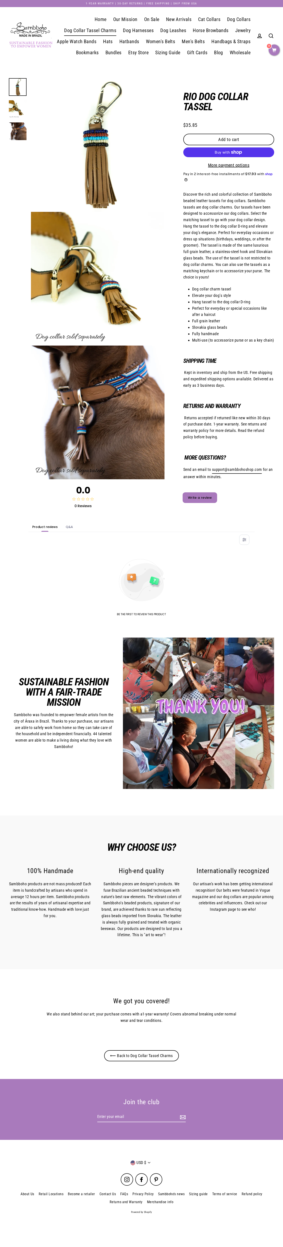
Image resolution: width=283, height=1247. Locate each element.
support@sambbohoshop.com (237, 469)
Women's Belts (160, 41)
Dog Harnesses (138, 30)
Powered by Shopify (141, 1212)
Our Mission (125, 19)
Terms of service (224, 1194)
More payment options (228, 165)
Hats (108, 41)
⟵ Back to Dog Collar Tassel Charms (141, 1055)
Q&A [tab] (69, 527)
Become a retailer (81, 1194)
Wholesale (240, 52)
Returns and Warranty (126, 1202)
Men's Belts (193, 41)
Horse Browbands (211, 30)
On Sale (151, 19)
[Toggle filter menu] (244, 540)
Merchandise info (160, 1202)
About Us (27, 1194)
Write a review (200, 497)
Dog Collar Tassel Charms (90, 30)
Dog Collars (238, 19)
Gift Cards (197, 52)
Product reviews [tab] (45, 527)
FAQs (124, 1194)
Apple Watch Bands (76, 41)
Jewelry (242, 30)
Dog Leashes (173, 30)
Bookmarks (87, 52)
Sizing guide (198, 1194)
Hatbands (129, 41)
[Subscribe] (182, 1117)
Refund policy (252, 1194)
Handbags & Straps (230, 41)
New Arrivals (178, 19)
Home (101, 19)
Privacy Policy (143, 1194)
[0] (274, 50)
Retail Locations (51, 1194)
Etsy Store (138, 52)
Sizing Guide (167, 52)
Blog (218, 52)
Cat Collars (209, 19)
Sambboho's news (171, 1194)
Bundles (113, 52)
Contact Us (107, 1194)
